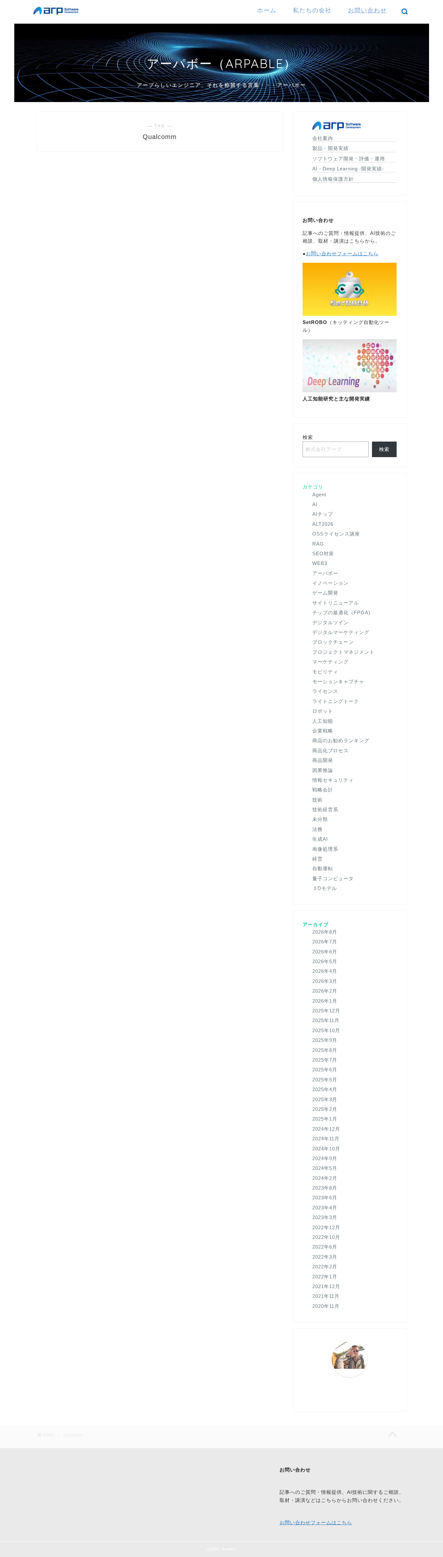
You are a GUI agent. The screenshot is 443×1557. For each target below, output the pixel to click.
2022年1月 (324, 1276)
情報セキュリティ (333, 780)
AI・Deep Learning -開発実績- (348, 168)
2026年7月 (324, 941)
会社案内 (322, 138)
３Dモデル (324, 888)
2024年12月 (326, 1129)
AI (314, 504)
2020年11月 (326, 1306)
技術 (317, 799)
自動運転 (322, 868)
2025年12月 (326, 1010)
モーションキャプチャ (338, 681)
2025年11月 (326, 1020)
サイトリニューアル (335, 603)
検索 (308, 437)
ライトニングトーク (335, 701)
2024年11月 (326, 1138)
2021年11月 (326, 1296)
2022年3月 (324, 1257)
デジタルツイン (330, 622)
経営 (317, 858)
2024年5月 (324, 1168)
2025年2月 (324, 1109)
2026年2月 (324, 991)
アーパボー (325, 573)
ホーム (267, 10)
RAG (318, 544)
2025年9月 (324, 1040)
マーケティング (330, 661)
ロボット (322, 711)
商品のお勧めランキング (340, 740)
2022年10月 (326, 1237)
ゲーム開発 (325, 592)
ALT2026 (322, 524)
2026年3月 (324, 981)
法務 (317, 829)
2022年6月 (324, 1247)
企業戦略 (322, 730)
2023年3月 (324, 1217)
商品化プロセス (330, 750)
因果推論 (322, 770)
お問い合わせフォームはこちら (342, 253)
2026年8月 (324, 932)
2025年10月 (326, 1030)
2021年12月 (326, 1286)
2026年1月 (324, 1001)
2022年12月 (326, 1227)
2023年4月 (324, 1207)
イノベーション (330, 583)
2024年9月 (324, 1158)
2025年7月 (324, 1060)
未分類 (320, 819)
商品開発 (322, 760)
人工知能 (322, 721)
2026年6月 (324, 951)
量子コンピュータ (333, 878)
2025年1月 (324, 1119)
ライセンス (325, 691)
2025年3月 (324, 1099)
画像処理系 (325, 849)
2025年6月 (324, 1069)
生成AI (320, 839)
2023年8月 (324, 1188)
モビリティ (325, 672)
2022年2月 (324, 1266)
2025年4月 (324, 1089)
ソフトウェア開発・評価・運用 (348, 158)
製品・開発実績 (330, 148)
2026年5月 (324, 961)
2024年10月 (326, 1148)
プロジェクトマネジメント (343, 652)
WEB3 (319, 563)
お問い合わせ (367, 10)
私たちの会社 (312, 10)
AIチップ (322, 514)
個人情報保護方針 (333, 179)
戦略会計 (322, 789)
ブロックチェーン (333, 642)
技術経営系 (325, 809)
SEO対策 (323, 553)
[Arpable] (57, 16)
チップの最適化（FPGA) (341, 612)
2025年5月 (324, 1079)
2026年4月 (324, 971)
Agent (319, 494)
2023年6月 (324, 1197)
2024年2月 (324, 1178)
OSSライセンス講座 (336, 533)
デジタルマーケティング (340, 632)
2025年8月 (324, 1050)
